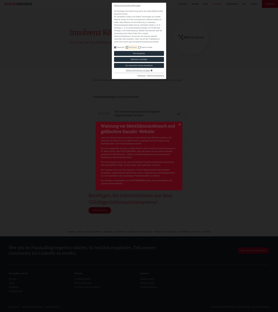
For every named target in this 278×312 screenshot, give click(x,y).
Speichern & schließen (139, 59)
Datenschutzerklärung (155, 75)
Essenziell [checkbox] (120, 47)
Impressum (141, 75)
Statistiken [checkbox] (133, 47)
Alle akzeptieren (139, 53)
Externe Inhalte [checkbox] (146, 47)
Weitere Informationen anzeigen (138, 70)
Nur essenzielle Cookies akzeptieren (139, 65)
